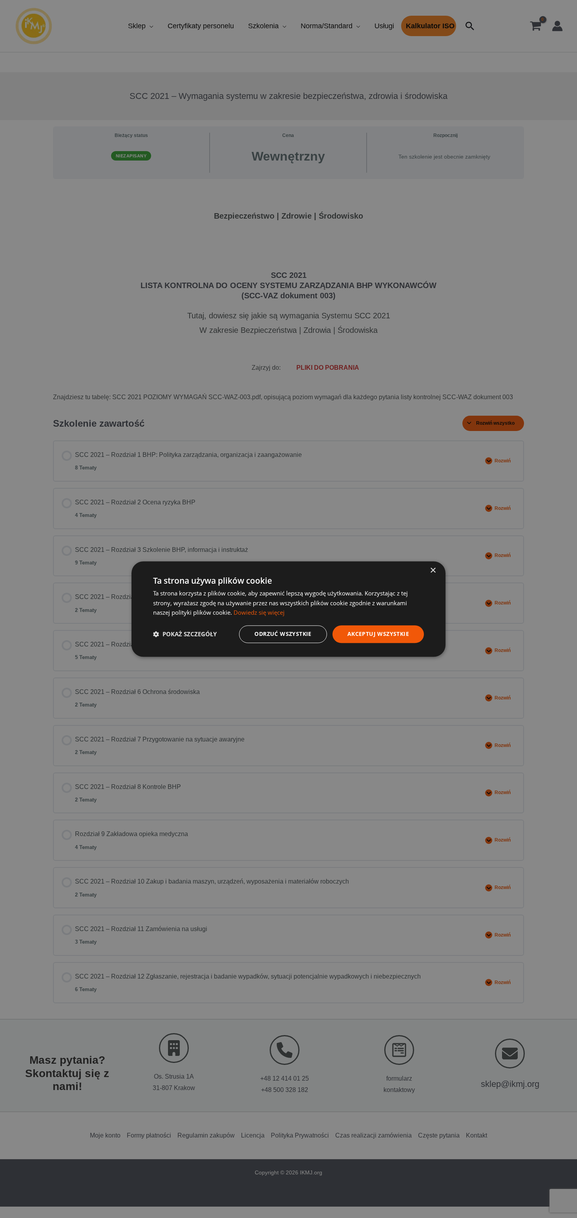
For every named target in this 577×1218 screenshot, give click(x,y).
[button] (185, 634)
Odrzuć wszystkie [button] (282, 633)
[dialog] (288, 609)
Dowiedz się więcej (259, 613)
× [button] (433, 570)
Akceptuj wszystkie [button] (378, 633)
